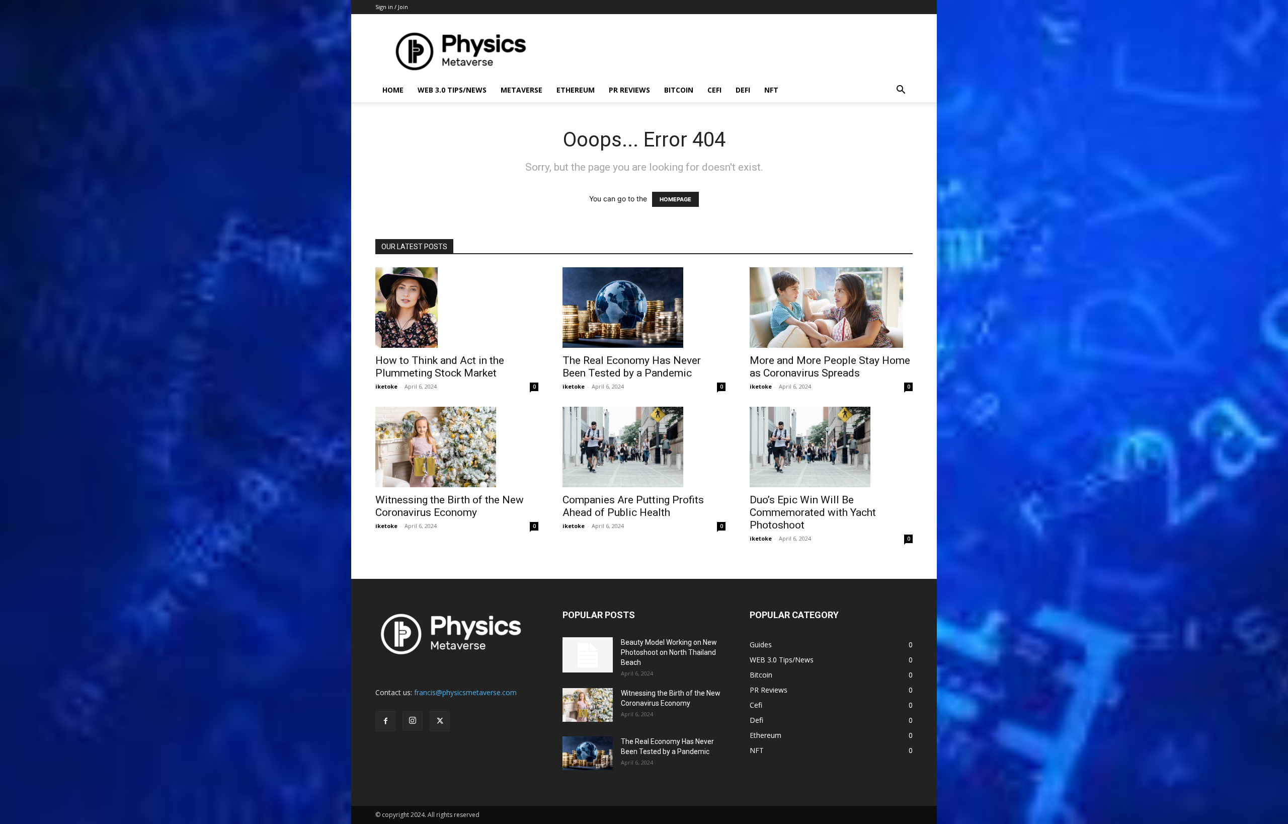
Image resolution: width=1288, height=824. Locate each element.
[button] (901, 91)
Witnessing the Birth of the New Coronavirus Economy (449, 506)
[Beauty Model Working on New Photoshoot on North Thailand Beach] (587, 654)
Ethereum (575, 90)
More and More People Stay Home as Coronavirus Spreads (830, 366)
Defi (743, 90)
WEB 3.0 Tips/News (452, 90)
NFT (771, 90)
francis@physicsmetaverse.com (465, 692)
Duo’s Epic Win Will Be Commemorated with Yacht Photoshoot (813, 512)
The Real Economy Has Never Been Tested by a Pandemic (631, 366)
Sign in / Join (391, 7)
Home (393, 90)
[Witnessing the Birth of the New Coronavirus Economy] (456, 447)
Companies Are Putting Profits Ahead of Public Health (633, 506)
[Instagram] (413, 721)
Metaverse (521, 90)
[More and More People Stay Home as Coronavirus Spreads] (831, 307)
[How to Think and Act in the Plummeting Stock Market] (456, 307)
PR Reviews (629, 90)
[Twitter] (440, 721)
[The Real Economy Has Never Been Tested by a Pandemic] (644, 307)
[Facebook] (385, 721)
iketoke (386, 386)
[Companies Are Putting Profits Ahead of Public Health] (644, 447)
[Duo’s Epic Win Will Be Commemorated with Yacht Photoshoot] (831, 447)
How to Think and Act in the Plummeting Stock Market (439, 366)
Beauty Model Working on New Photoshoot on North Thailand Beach (669, 652)
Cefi (714, 90)
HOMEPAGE (675, 199)
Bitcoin (678, 90)
